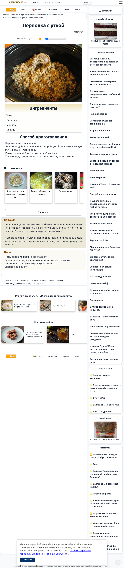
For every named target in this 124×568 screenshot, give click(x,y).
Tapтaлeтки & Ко (99, 240)
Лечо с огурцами (101, 411)
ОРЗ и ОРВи (98, 398)
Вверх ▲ (107, 566)
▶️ (40, 39)
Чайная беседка (98, 114)
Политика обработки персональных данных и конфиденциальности (63, 566)
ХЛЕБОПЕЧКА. (17, 2)
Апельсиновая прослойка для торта (105, 42)
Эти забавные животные (103, 194)
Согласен (27, 559)
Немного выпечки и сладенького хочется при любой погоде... (103, 204)
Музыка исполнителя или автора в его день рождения (104, 336)
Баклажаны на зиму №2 (105, 404)
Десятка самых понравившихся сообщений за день (105, 94)
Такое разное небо (100, 137)
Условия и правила (28, 566)
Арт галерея (96, 300)
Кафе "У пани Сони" (100, 130)
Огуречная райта (101, 493)
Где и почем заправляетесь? (105, 326)
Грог (95, 464)
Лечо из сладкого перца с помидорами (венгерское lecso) (105, 388)
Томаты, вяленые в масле (103, 154)
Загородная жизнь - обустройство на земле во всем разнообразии (104, 61)
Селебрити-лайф (99, 283)
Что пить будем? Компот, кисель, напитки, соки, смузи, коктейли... (103, 349)
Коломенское (97, 170)
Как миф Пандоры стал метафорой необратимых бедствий (104, 474)
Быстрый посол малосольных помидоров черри (104, 536)
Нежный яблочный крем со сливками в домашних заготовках (104, 503)
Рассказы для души (100, 276)
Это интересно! (98, 177)
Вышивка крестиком (101, 223)
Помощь (16, 566)
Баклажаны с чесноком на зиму (105, 439)
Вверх (4, 275)
